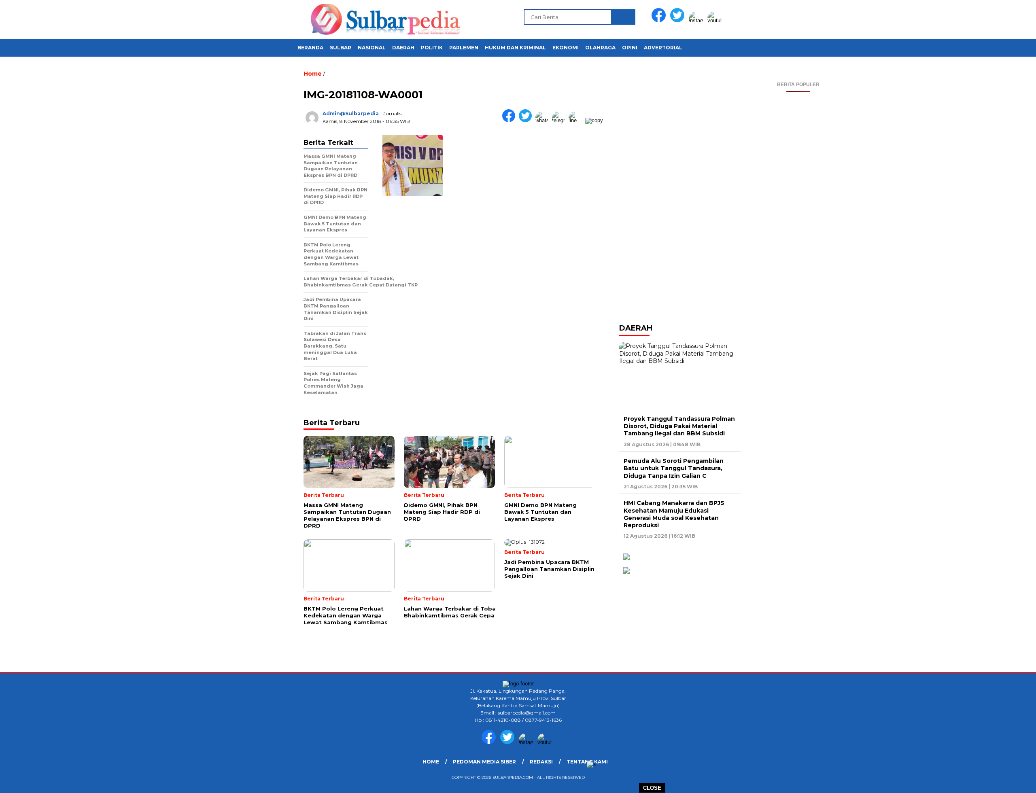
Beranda (310, 48)
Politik (432, 48)
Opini (629, 48)
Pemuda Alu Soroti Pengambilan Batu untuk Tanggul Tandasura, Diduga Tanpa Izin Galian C (674, 468)
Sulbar (340, 48)
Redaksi (541, 762)
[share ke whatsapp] (543, 120)
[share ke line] (577, 120)
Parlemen (463, 48)
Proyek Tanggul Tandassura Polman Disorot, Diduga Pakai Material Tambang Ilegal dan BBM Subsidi (679, 426)
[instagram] (697, 20)
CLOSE (652, 788)
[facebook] (660, 20)
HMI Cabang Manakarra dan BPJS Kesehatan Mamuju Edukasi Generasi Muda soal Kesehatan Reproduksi (674, 514)
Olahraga (600, 48)
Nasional (372, 48)
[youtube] (715, 20)
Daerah (403, 48)
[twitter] (678, 20)
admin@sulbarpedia (351, 113)
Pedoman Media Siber (484, 762)
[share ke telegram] (560, 120)
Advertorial (663, 48)
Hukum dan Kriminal (515, 48)
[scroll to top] (998, 780)
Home (430, 762)
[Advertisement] (798, 213)
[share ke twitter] (527, 120)
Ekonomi (565, 48)
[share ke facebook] (510, 120)
